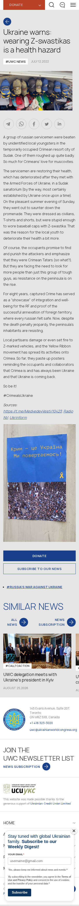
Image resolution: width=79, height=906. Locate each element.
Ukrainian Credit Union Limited (50, 803)
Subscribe (19, 892)
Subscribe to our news (39, 569)
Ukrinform (18, 417)
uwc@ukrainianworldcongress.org (53, 730)
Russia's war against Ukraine (36, 587)
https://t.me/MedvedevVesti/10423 (32, 411)
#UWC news (15, 61)
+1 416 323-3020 (41, 723)
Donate (39, 556)
